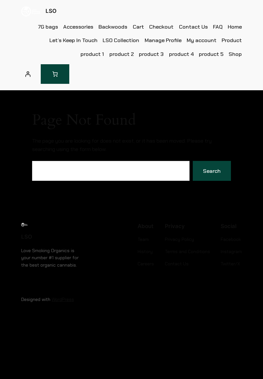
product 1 (92, 53)
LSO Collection (121, 40)
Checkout (161, 26)
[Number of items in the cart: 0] (55, 74)
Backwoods (112, 26)
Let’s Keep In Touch (73, 40)
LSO (51, 11)
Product (232, 40)
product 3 (151, 53)
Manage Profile (163, 40)
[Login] (28, 74)
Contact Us (193, 26)
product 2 (121, 53)
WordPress (63, 299)
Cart (138, 26)
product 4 (181, 53)
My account (201, 40)
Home (235, 26)
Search (212, 170)
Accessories (78, 26)
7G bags (48, 26)
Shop (235, 53)
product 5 (211, 53)
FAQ (218, 26)
